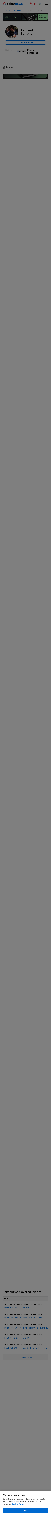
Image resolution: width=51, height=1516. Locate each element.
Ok (25, 1510)
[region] (25, 1503)
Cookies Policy (18, 1504)
